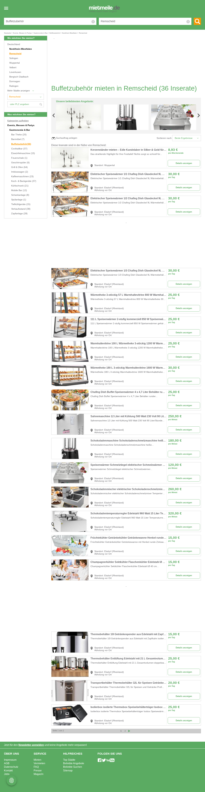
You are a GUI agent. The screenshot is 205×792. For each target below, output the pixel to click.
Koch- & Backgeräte (23, 181)
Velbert (12, 67)
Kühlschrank (20, 186)
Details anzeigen (184, 163)
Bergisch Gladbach (19, 77)
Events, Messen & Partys (20, 125)
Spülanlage (18, 199)
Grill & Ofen (19, 167)
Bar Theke (19, 134)
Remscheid (15, 53)
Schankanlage (20, 195)
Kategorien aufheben (18, 121)
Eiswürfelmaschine (23, 153)
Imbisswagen (19, 172)
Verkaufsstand (20, 209)
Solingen (13, 58)
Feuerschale (19, 158)
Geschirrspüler (20, 162)
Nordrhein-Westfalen (20, 49)
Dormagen (14, 81)
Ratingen (13, 86)
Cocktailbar (19, 148)
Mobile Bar (19, 190)
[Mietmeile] (104, 9)
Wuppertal (14, 63)
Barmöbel (18, 139)
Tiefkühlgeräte (20, 204)
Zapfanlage (19, 213)
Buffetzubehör (21, 144)
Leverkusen (15, 72)
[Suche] (197, 21)
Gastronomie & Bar (19, 130)
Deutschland (13, 44)
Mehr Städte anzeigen (18, 90)
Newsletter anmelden (31, 745)
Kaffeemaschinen (22, 176)
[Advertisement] (127, 61)
